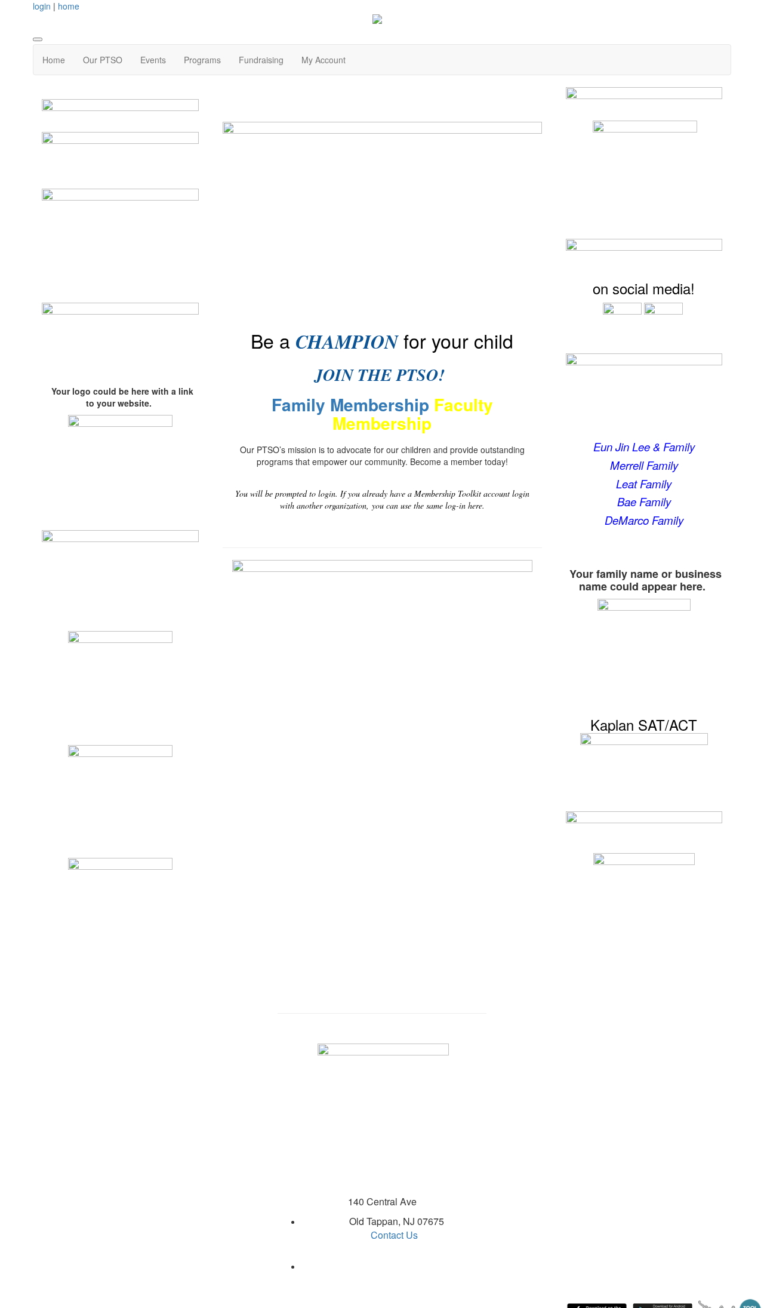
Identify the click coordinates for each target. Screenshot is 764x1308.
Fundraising (261, 60)
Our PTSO (102, 60)
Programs (202, 60)
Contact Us (394, 1235)
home (68, 6)
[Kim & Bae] (120, 332)
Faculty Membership (412, 413)
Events (153, 60)
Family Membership (350, 404)
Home (53, 60)
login (42, 6)
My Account (323, 60)
